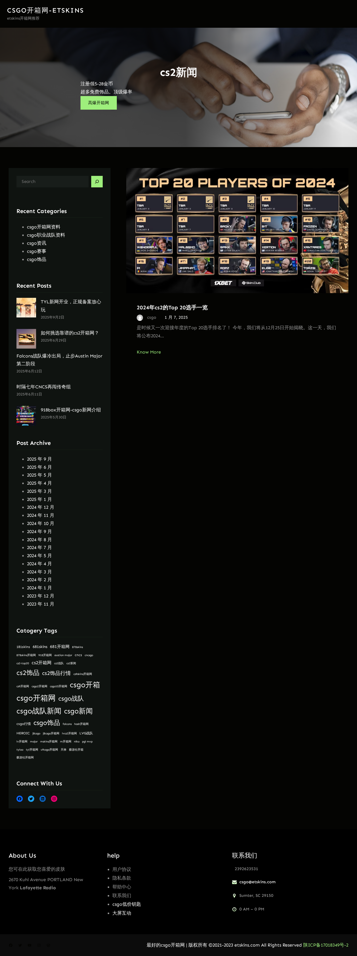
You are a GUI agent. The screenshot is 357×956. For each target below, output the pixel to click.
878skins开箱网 (26, 655)
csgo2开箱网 (39, 686)
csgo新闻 (78, 711)
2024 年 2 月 (39, 580)
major (34, 741)
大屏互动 (121, 913)
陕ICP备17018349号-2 (325, 945)
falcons (67, 724)
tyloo (19, 749)
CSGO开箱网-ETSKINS (45, 10)
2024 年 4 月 (39, 564)
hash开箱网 (81, 724)
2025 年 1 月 (39, 499)
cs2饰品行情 (56, 673)
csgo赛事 (36, 251)
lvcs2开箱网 (69, 733)
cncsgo (89, 655)
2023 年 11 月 (40, 604)
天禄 (63, 749)
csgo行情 (23, 724)
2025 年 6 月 (39, 467)
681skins (40, 646)
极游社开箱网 (25, 757)
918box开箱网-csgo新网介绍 (71, 410)
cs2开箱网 (41, 663)
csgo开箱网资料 (43, 227)
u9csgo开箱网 (49, 749)
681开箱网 (60, 646)
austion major (63, 655)
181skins (23, 647)
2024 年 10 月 (40, 523)
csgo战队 (71, 698)
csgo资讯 (36, 243)
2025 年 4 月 (39, 483)
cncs (78, 655)
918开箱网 (45, 655)
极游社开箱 (76, 749)
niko (76, 741)
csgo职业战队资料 (46, 235)
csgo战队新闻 (38, 711)
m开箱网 (65, 741)
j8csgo (36, 733)
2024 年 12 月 (40, 507)
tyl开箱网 (32, 749)
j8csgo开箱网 (51, 733)
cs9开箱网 (22, 686)
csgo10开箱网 (58, 686)
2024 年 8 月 (39, 540)
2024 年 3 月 (39, 572)
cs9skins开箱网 (82, 674)
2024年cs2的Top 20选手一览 (172, 307)
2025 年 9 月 (39, 459)
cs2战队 (59, 663)
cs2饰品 (27, 673)
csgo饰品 (36, 259)
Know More (149, 352)
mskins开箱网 (48, 741)
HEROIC (23, 733)
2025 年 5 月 (39, 475)
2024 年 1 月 (39, 588)
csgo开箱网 (36, 698)
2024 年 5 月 (39, 555)
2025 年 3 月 (39, 491)
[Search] (97, 181)
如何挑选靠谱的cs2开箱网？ (70, 333)
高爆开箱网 (98, 102)
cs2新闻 (71, 663)
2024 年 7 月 (39, 547)
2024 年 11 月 (40, 515)
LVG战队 (86, 733)
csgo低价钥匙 (126, 904)
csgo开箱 (85, 684)
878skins (77, 647)
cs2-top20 (22, 663)
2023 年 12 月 (40, 596)
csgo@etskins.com (257, 881)
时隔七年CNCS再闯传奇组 (43, 387)
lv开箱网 (21, 741)
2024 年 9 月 (39, 531)
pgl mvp (87, 741)
